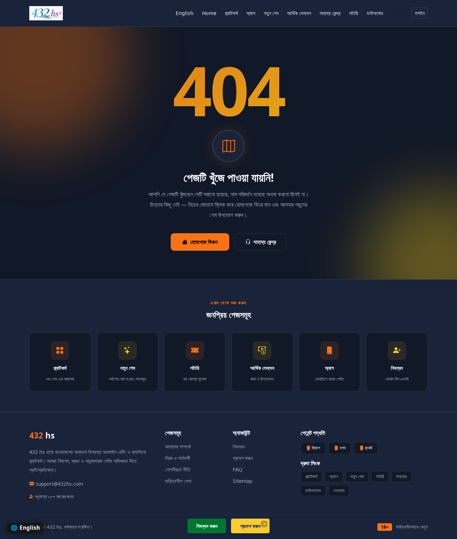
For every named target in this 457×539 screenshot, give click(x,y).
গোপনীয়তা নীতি (177, 469)
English (185, 13)
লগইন (420, 13)
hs (42, 435)
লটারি (353, 13)
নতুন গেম (271, 13)
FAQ (237, 469)
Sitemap (242, 480)
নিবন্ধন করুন (206, 526)
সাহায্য (401, 476)
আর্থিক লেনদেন (299, 13)
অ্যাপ (250, 13)
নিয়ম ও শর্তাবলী (177, 458)
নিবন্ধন (400, 13)
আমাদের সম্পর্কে (178, 446)
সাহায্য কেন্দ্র (330, 13)
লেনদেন (339, 490)
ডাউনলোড (375, 13)
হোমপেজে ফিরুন (204, 241)
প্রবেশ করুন (243, 458)
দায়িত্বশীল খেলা (178, 480)
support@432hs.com (59, 483)
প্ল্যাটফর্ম (231, 13)
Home (209, 13)
